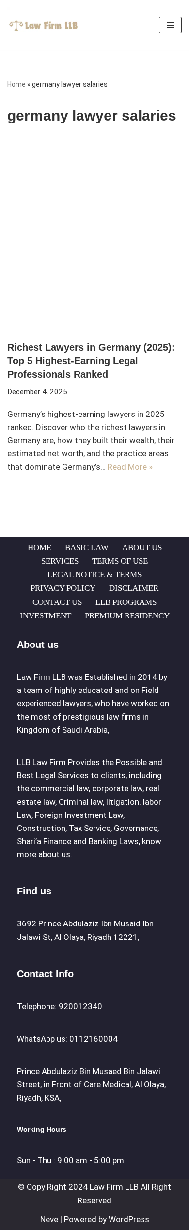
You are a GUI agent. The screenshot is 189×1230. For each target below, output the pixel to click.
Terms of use (120, 561)
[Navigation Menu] (170, 25)
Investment (45, 615)
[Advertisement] (94, 241)
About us (142, 547)
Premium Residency (127, 615)
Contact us (57, 602)
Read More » (130, 467)
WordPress (129, 1219)
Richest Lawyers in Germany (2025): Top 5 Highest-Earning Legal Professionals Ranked (91, 361)
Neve (49, 1219)
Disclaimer (133, 588)
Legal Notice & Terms (94, 574)
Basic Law (87, 547)
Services (60, 561)
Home (16, 84)
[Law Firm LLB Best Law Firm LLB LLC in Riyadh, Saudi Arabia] (46, 25)
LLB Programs (126, 602)
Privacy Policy (63, 588)
